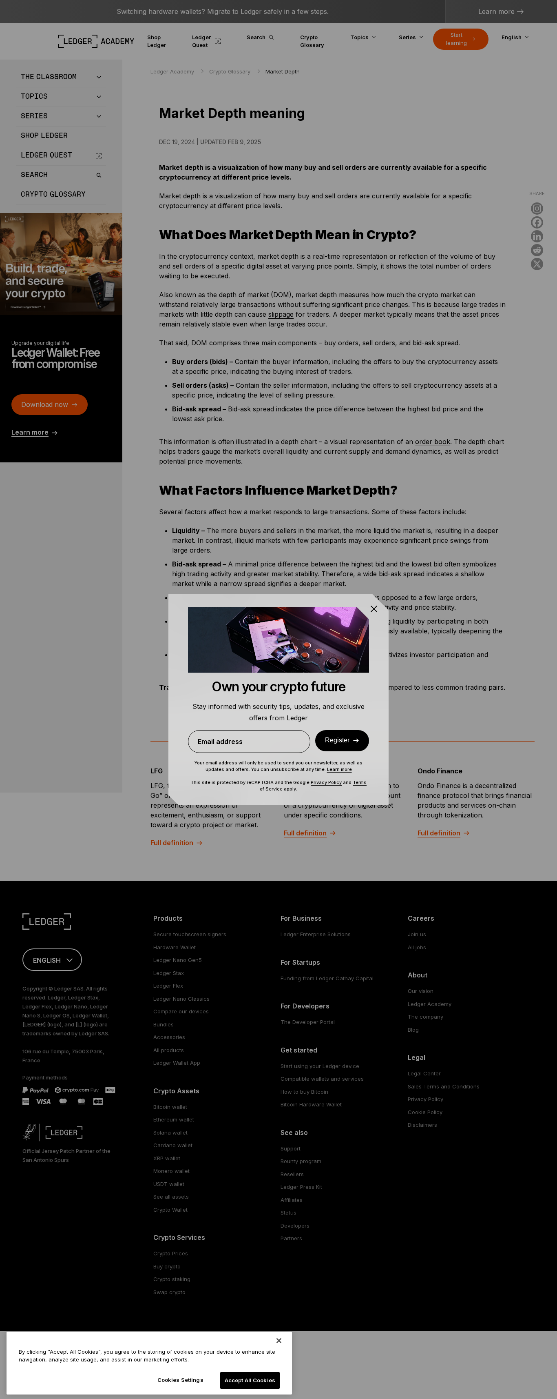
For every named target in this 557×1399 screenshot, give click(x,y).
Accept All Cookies (250, 1380)
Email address (220, 741)
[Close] (279, 1341)
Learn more (339, 769)
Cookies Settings (180, 1380)
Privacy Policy (326, 782)
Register (337, 740)
